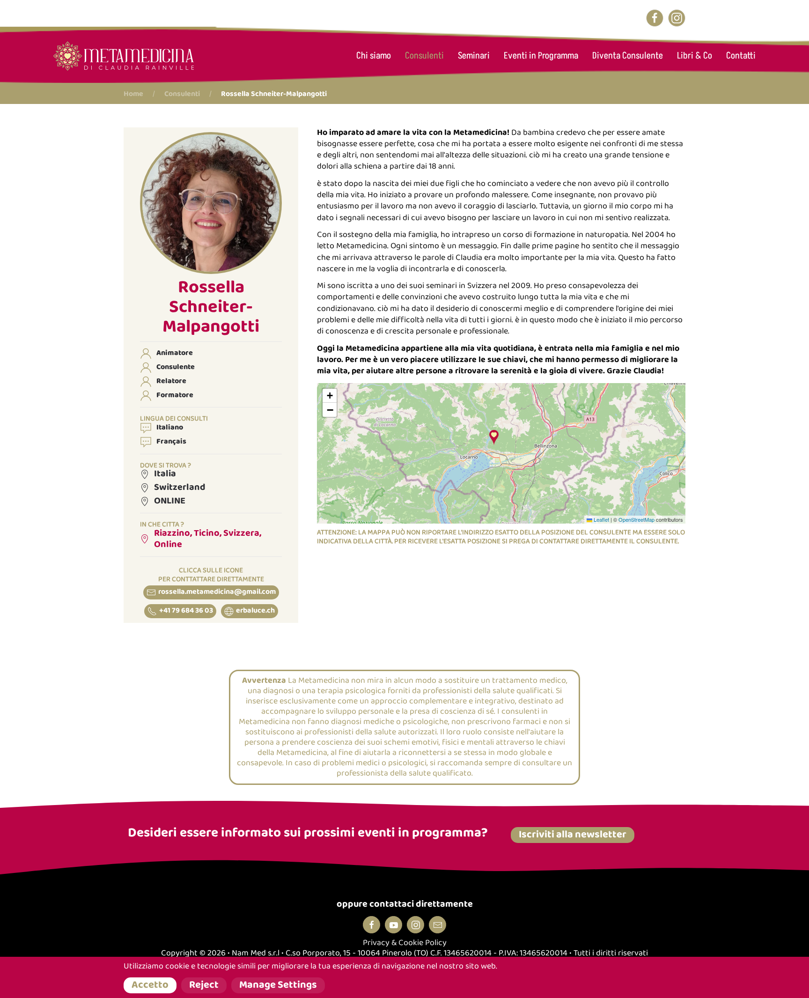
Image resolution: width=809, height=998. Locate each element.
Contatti (741, 55)
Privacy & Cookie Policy (405, 943)
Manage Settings (278, 985)
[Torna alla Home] (123, 56)
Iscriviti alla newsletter (572, 835)
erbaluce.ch (255, 611)
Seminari (474, 55)
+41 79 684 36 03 (186, 611)
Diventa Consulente (627, 55)
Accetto (150, 985)
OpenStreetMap (636, 519)
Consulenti (424, 55)
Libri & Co (694, 55)
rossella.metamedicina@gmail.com (217, 592)
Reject (204, 985)
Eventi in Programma (541, 55)
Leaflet (600, 519)
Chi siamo (373, 55)
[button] (211, 203)
